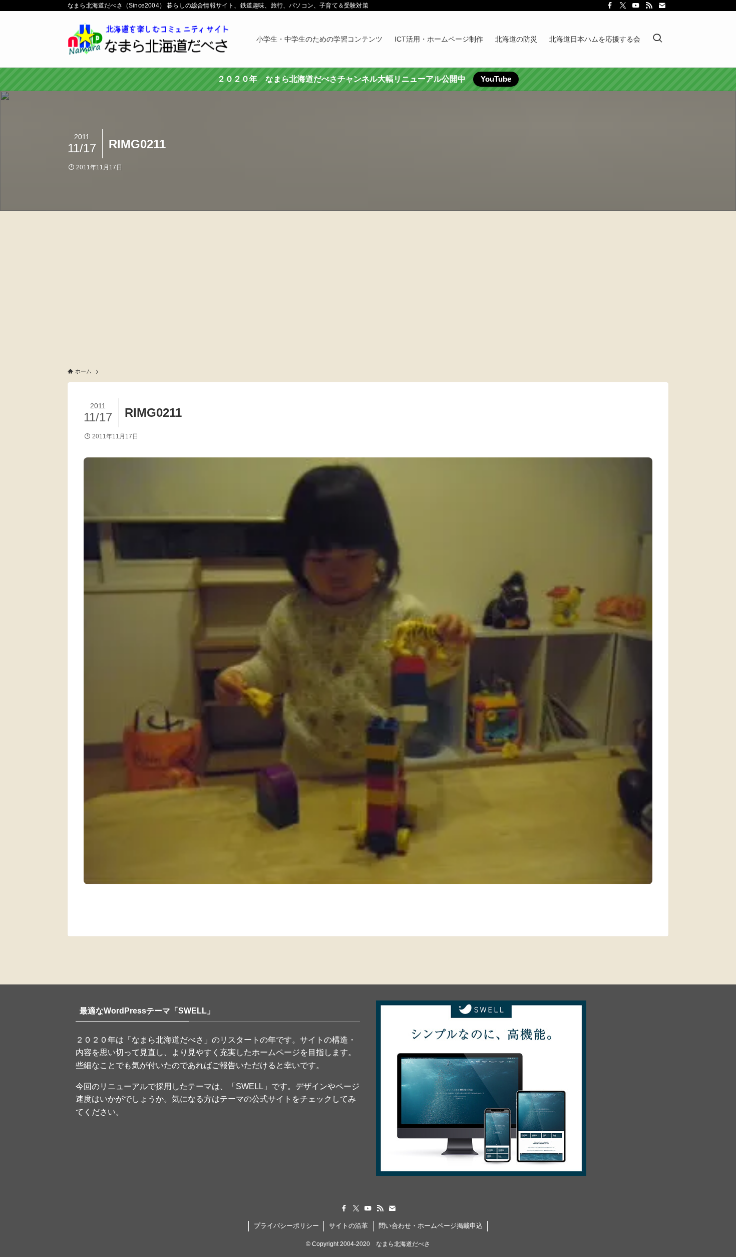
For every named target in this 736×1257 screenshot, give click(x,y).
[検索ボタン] (657, 39)
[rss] (648, 5)
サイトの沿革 (348, 1225)
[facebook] (609, 5)
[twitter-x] (622, 5)
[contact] (661, 5)
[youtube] (635, 5)
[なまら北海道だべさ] (149, 39)
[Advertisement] (368, 286)
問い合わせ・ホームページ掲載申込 (431, 1225)
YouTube (496, 79)
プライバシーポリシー (286, 1225)
